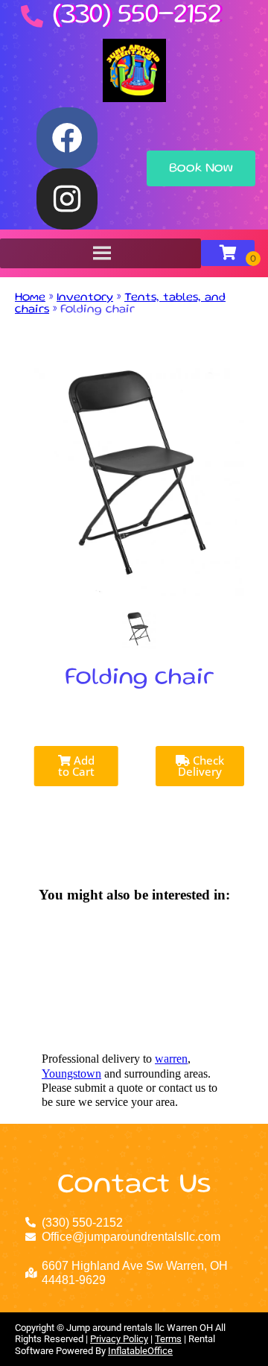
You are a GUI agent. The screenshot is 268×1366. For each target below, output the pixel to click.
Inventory (85, 298)
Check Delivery (201, 766)
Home (30, 298)
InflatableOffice (140, 1350)
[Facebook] (67, 137)
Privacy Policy (119, 1338)
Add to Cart (76, 766)
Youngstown (71, 1073)
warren (171, 1058)
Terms (168, 1338)
